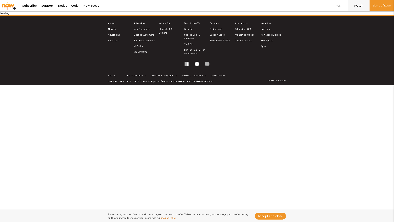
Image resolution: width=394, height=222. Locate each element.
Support (47, 5)
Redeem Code (68, 5)
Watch (358, 5)
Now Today (91, 5)
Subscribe (29, 5)
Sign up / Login (382, 5)
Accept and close (270, 216)
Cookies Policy (168, 217)
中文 (338, 5)
